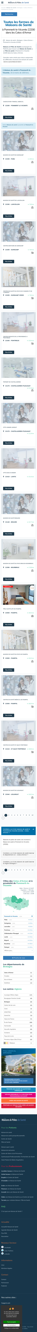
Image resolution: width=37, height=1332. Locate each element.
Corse (18, 1008)
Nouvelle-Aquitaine (18, 1029)
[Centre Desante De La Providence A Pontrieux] (18, 322)
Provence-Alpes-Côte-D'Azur (18, 1039)
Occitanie (18, 1032)
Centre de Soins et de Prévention (11, 1153)
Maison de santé (6, 1132)
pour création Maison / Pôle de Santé (15, 1200)
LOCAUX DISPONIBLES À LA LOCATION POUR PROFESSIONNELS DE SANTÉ (18, 1095)
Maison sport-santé (7, 1147)
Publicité (4, 1286)
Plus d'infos (8, 117)
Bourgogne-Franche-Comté (18, 998)
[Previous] (2, 815)
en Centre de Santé (9, 1177)
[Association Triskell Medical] (18, 87)
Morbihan (18, 983)
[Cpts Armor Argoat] (18, 413)
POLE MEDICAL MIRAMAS (9, 1052)
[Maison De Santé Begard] (18, 504)
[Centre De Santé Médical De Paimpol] (18, 685)
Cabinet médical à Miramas (11, 1075)
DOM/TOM (18, 1012)
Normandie (18, 1026)
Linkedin (7, 1254)
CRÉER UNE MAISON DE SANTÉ (18, 1100)
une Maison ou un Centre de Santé (17, 1197)
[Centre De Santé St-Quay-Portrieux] (18, 731)
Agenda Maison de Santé (9, 1230)
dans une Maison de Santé (12, 1192)
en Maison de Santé (13, 1171)
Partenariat (5, 1282)
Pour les (9, 1127)
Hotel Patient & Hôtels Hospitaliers (12, 1160)
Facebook (7, 1247)
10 (32, 815)
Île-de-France (18, 1022)
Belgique (20, 1043)
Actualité (5, 1222)
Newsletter (4, 1236)
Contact (3, 1279)
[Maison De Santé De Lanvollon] (18, 186)
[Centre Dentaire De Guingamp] (18, 231)
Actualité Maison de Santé (9, 1227)
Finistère (18, 976)
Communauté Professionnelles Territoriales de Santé (18, 1156)
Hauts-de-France (18, 1019)
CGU (2, 1265)
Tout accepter (11, 1322)
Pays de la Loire (18, 1036)
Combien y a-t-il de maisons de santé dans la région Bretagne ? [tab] (17, 862)
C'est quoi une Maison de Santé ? (11, 1211)
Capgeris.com (5, 1303)
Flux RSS (4, 1233)
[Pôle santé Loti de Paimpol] (18, 595)
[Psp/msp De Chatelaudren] (18, 368)
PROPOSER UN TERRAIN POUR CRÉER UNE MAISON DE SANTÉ (18, 1106)
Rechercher (9, 14)
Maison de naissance (8, 1150)
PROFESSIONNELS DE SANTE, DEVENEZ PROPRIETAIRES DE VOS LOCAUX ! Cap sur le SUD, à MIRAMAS (16, 1081)
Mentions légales (6, 1268)
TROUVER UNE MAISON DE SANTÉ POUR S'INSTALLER (18, 1089)
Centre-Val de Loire (18, 1005)
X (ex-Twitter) (8, 1251)
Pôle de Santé (5, 1142)
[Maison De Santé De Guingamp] (18, 141)
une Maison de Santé (10, 1185)
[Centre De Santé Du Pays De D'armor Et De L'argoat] (18, 277)
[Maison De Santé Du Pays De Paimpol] (18, 640)
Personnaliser (11, 1325)
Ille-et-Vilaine (18, 979)
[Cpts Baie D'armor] (18, 458)
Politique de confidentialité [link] (11, 1328)
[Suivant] (3, 818)
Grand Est (18, 1015)
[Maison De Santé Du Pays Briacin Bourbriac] (18, 549)
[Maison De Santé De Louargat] (18, 776)
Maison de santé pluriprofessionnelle (13, 1135)
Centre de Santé (6, 1139)
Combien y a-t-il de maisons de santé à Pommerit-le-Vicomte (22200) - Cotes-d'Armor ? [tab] (16, 830)
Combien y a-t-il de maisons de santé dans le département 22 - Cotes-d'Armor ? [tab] (17, 854)
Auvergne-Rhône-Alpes (18, 995)
